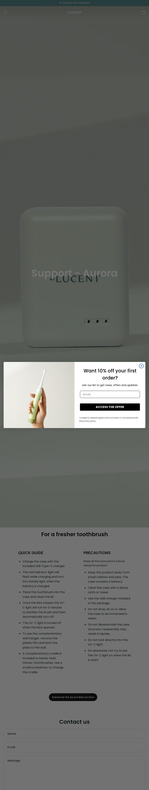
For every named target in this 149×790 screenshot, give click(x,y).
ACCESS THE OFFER (110, 407)
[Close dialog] (141, 366)
